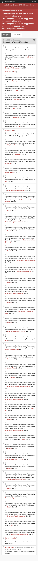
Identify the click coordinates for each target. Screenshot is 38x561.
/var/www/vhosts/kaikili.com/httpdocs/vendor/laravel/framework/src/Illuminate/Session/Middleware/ (20, 258)
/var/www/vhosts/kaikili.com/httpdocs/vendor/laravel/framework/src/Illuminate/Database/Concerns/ (20, 124)
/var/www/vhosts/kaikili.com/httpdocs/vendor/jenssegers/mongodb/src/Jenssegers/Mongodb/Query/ (20, 88)
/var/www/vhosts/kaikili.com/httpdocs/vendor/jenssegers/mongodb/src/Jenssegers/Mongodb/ (20, 79)
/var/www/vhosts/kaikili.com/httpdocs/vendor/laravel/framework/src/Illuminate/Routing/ (20, 152)
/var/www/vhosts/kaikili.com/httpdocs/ (21, 551)
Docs (34, 1)
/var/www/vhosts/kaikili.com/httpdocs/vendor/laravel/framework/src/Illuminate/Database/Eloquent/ (20, 106)
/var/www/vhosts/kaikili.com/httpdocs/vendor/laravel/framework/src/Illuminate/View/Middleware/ (20, 238)
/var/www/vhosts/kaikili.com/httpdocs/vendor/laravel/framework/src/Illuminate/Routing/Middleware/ (20, 198)
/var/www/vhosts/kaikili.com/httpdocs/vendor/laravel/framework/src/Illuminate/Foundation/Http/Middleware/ (20, 218)
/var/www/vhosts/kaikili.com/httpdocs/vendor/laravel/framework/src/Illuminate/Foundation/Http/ (20, 375)
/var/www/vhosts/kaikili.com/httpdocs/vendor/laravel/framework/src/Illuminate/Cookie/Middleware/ (20, 289)
